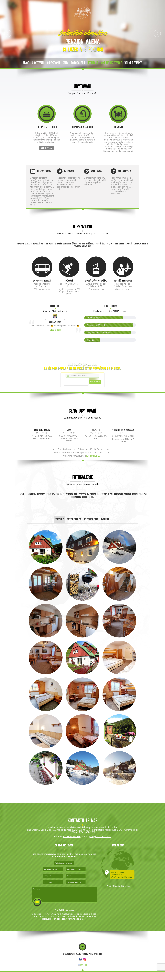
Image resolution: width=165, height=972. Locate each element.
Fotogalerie (78, 63)
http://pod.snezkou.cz (122, 887)
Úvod (26, 63)
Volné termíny (133, 63)
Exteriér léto (74, 520)
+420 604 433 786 (71, 837)
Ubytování (38, 63)
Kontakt (93, 63)
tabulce (64, 857)
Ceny (65, 63)
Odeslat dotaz (95, 383)
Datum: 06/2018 (55, 344)
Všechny (59, 520)
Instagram (84, 960)
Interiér (105, 520)
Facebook (80, 960)
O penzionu (53, 63)
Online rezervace (111, 63)
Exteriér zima (91, 520)
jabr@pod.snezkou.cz (100, 837)
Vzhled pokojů (46, 148)
